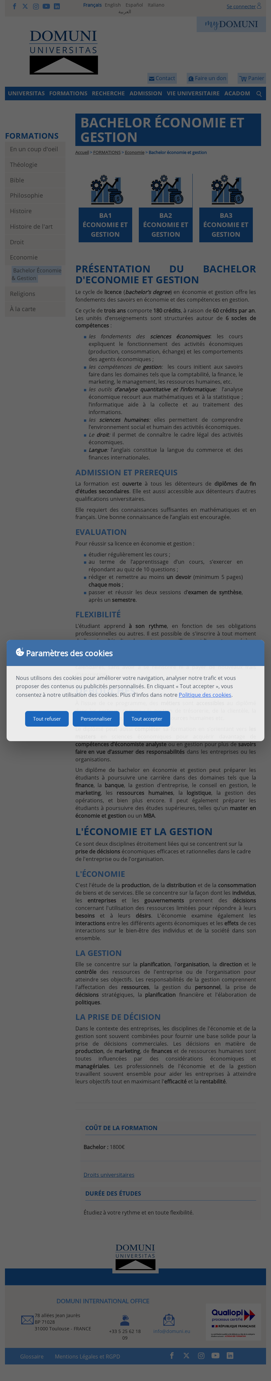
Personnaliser (96, 718)
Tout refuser (47, 718)
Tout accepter (147, 718)
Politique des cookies (205, 694)
